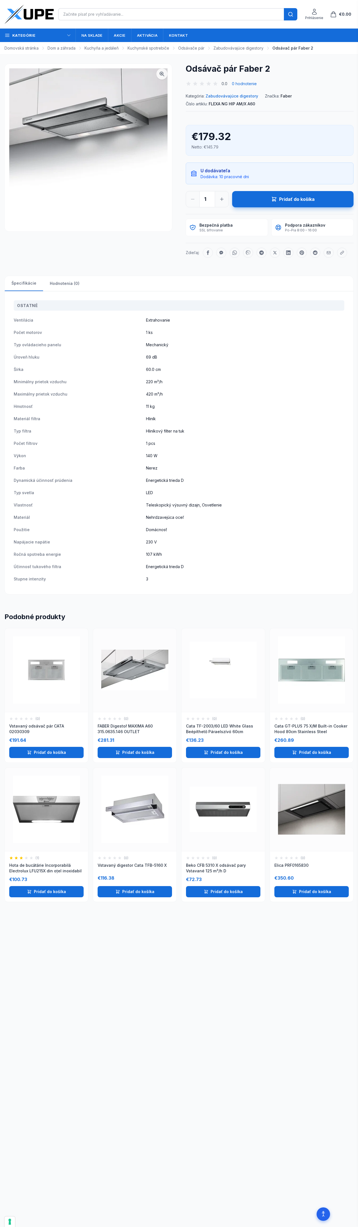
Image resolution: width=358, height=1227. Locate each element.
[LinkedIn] (288, 253)
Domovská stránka (21, 48)
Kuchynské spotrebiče (148, 48)
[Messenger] (221, 253)
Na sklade (91, 35)
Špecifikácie (23, 283)
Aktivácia (147, 35)
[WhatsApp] (235, 253)
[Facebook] (208, 253)
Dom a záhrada (62, 48)
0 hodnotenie (244, 83)
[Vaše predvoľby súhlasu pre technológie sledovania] (9, 1221)
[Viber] (248, 253)
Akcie (119, 35)
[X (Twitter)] (275, 253)
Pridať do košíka (50, 752)
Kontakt (178, 35)
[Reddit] (315, 253)
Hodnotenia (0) (64, 283)
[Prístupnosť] (323, 1214)
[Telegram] (261, 253)
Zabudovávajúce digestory (238, 48)
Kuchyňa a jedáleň (101, 48)
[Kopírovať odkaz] (342, 253)
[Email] (329, 253)
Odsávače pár (191, 48)
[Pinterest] (302, 253)
